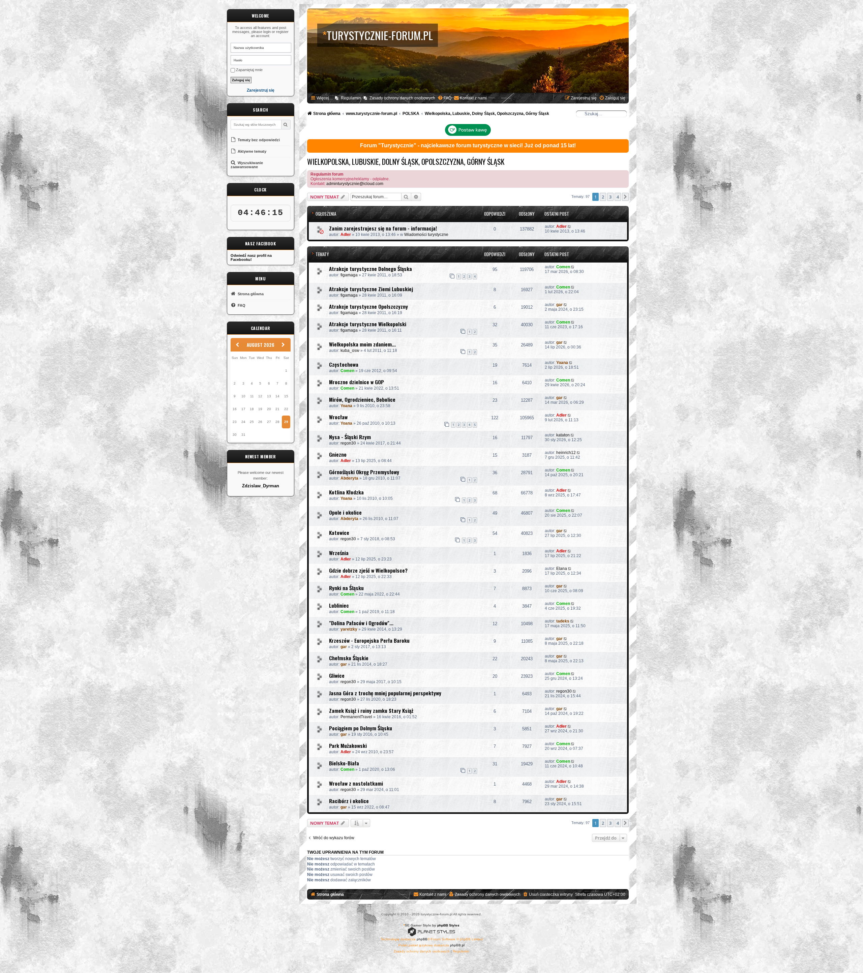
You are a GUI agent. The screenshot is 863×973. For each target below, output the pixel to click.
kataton (563, 435)
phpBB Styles (448, 925)
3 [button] (610, 197)
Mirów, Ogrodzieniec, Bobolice (362, 399)
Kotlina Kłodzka (346, 492)
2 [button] (603, 197)
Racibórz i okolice (349, 801)
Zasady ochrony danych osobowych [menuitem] (402, 98)
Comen (563, 267)
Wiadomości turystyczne (426, 234)
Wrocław (338, 417)
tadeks (562, 621)
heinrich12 (566, 452)
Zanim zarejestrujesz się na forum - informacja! (383, 228)
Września (339, 553)
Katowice (339, 532)
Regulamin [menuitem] (351, 98)
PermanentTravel (356, 716)
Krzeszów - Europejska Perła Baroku (369, 640)
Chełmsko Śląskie (348, 658)
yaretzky (348, 629)
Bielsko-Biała (344, 763)
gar (559, 304)
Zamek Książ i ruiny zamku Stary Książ (371, 710)
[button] (625, 197)
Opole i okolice (345, 512)
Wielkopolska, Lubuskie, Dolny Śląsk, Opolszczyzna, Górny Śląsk (405, 161)
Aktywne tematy (251, 151)
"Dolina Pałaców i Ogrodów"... (361, 623)
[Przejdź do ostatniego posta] (570, 226)
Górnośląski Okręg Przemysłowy (364, 472)
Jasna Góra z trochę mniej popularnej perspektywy (385, 693)
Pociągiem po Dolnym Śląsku (360, 728)
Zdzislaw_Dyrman (260, 486)
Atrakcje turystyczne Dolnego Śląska (370, 269)
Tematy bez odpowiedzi (258, 140)
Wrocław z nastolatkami (356, 783)
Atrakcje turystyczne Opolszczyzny (368, 306)
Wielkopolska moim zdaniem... (362, 344)
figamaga (349, 275)
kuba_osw (349, 350)
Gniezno (338, 454)
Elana (561, 568)
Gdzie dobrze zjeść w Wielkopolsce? (368, 570)
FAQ (241, 305)
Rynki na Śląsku (346, 588)
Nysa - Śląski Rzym (350, 437)
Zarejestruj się (260, 90)
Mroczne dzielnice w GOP (356, 382)
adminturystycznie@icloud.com (354, 183)
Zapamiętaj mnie (249, 70)
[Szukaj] (285, 124)
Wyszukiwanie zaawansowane (247, 165)
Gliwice (337, 675)
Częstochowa (343, 364)
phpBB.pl (457, 945)
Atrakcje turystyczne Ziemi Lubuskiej (371, 289)
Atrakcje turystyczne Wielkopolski (367, 324)
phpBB (422, 939)
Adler (345, 234)
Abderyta (349, 478)
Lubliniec (339, 605)
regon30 (348, 443)
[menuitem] (444, 98)
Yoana (562, 362)
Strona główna (250, 294)
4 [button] (618, 197)
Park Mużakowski (348, 745)
